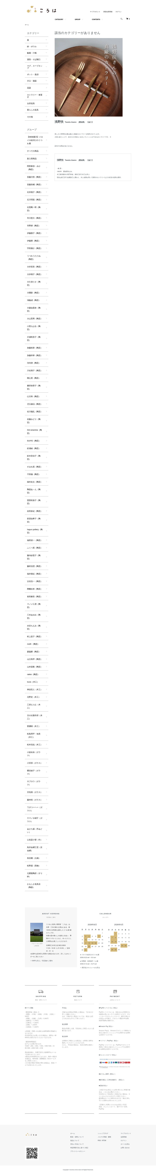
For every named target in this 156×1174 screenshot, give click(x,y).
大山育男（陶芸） (34, 318)
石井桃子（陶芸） (34, 192)
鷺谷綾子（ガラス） (33, 772)
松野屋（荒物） (33, 865)
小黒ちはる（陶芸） (33, 328)
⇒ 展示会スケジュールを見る (90, 967)
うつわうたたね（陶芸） (33, 257)
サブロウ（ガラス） (33, 783)
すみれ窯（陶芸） (34, 466)
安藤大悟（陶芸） (34, 176)
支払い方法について (77, 1144)
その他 (30, 116)
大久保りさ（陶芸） (33, 283)
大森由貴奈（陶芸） (33, 309)
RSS (99, 1140)
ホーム (27, 24)
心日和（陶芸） (33, 396)
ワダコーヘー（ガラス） (34, 809)
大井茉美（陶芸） (34, 266)
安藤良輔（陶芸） (34, 184)
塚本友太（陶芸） (34, 481)
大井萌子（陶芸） (34, 274)
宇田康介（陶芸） (34, 248)
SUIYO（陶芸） (34, 440)
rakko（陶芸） (33, 674)
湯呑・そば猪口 (33, 59)
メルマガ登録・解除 (104, 1137)
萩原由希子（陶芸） (33, 520)
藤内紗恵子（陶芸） (33, 557)
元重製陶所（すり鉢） (34, 875)
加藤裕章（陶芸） (34, 347)
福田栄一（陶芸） (34, 540)
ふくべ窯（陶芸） (34, 547)
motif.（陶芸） (33, 643)
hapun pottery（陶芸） (35, 531)
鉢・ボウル (32, 46)
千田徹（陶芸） (33, 474)
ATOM (104, 1140)
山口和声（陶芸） (34, 659)
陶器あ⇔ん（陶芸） (33, 491)
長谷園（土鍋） (33, 858)
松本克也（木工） (34, 744)
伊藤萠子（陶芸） (34, 233)
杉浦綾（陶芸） (33, 448)
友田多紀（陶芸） (34, 511)
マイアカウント (95, 11)
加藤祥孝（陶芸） (34, 355)
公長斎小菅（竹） (34, 839)
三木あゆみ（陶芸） (33, 616)
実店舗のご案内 (47, 961)
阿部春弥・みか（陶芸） (33, 168)
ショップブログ (103, 1133)
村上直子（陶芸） (34, 636)
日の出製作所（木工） (34, 717)
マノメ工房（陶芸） (33, 605)
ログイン (119, 11)
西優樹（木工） (33, 726)
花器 (29, 87)
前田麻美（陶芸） (34, 596)
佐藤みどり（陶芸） (33, 421)
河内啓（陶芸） (33, 362)
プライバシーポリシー (77, 1151)
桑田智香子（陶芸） (33, 387)
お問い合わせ (125, 1148)
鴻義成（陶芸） (33, 300)
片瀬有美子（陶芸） (33, 338)
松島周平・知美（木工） (33, 735)
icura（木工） (33, 681)
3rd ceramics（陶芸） (34, 431)
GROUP (77, 19)
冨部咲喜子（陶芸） (33, 502)
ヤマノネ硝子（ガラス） (34, 820)
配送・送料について (77, 1137)
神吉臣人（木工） (34, 689)
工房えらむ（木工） (33, 706)
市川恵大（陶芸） (34, 217)
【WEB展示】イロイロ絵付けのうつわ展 (35, 140)
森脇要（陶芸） (33, 651)
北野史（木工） (33, 696)
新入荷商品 (32, 158)
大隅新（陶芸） (33, 292)
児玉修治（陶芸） (34, 404)
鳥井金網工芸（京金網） (34, 849)
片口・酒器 (32, 80)
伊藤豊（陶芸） (33, 240)
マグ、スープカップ (34, 66)
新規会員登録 (107, 11)
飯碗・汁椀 (32, 52)
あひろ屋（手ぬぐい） (34, 830)
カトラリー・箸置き (34, 95)
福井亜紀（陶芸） (34, 573)
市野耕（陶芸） (33, 225)
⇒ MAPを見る (35, 961)
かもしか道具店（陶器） (33, 886)
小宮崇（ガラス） (34, 762)
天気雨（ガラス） (34, 792)
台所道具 (31, 103)
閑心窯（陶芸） (33, 377)
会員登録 (124, 1137)
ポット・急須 (33, 74)
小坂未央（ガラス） (33, 754)
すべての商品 (33, 150)
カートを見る (125, 1144)
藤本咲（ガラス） (34, 799)
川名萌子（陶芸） (34, 370)
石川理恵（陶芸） (34, 199)
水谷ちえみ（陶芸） (33, 627)
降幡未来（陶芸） (34, 588)
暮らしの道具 (33, 109)
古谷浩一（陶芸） (34, 581)
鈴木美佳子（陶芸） (33, 457)
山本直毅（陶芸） (34, 666)
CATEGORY (59, 19)
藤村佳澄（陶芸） (34, 566)
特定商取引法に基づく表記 (79, 1148)
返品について (74, 1140)
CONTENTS (96, 19)
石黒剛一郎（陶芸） (33, 209)
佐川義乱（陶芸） (34, 411)
